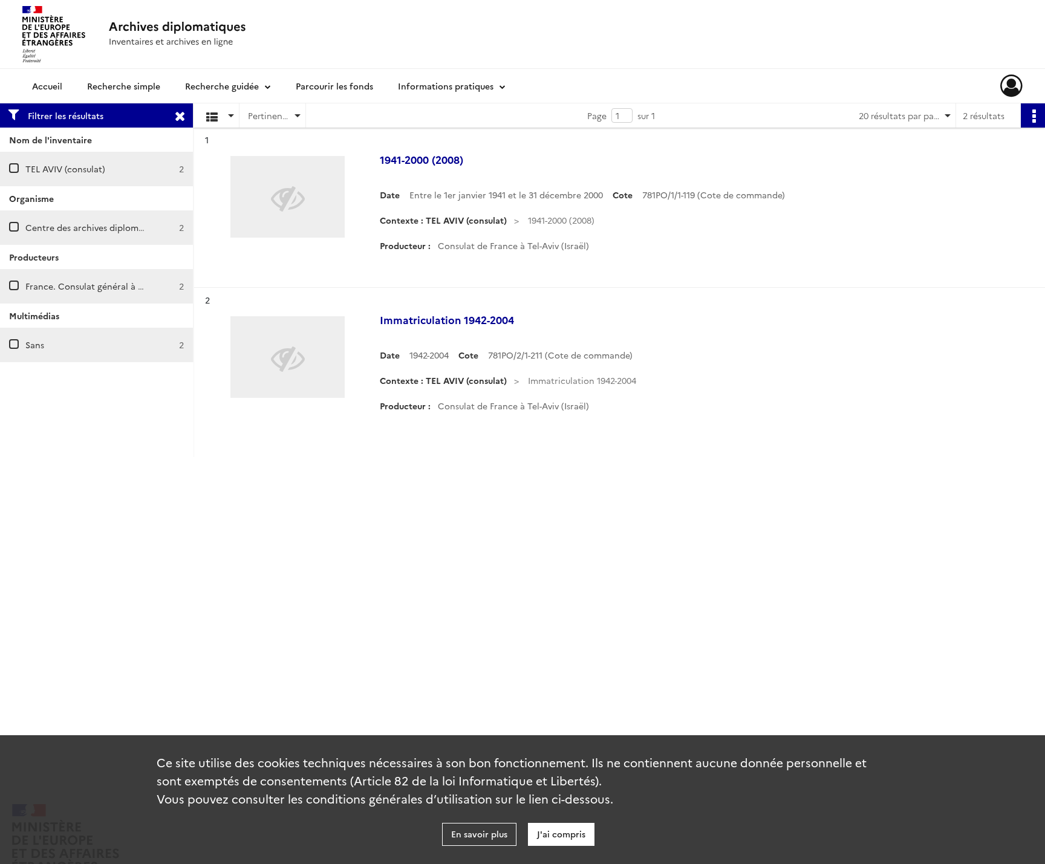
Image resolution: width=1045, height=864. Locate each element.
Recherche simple (123, 86)
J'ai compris (561, 834)
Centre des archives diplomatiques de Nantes (119, 227)
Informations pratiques (445, 86)
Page (597, 115)
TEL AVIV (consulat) (65, 169)
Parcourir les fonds (334, 86)
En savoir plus (479, 834)
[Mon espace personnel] (1011, 86)
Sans (34, 345)
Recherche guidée (222, 86)
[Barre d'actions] (1033, 115)
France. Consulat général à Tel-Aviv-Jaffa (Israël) (123, 286)
